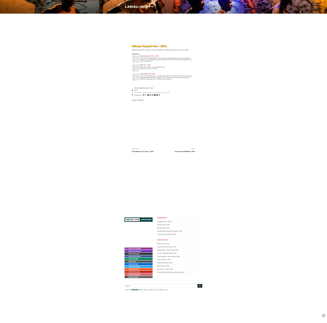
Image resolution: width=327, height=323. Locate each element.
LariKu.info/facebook (134, 256)
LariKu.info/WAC (133, 259)
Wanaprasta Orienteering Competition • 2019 (169, 231)
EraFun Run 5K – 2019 (163, 224)
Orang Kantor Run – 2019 (164, 221)
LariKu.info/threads (134, 253)
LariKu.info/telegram (134, 266)
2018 (136, 90)
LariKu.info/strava (133, 269)
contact (127, 289)
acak (166, 289)
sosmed (150, 289)
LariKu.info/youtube (134, 272)
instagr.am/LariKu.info (134, 251)
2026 (141, 289)
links (145, 289)
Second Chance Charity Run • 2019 (166, 234)
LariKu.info (134, 289)
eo (154, 289)
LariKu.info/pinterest (134, 274)
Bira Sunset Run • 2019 (163, 228)
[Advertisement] (163, 26)
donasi (161, 289)
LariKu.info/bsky (133, 264)
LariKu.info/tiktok (133, 277)
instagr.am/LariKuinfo (134, 248)
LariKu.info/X (132, 261)
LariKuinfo (138, 7)
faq (157, 289)
